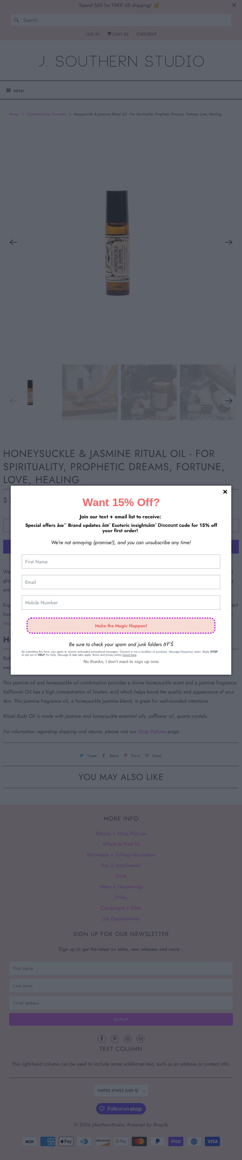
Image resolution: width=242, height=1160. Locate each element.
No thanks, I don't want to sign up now (121, 662)
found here (129, 655)
